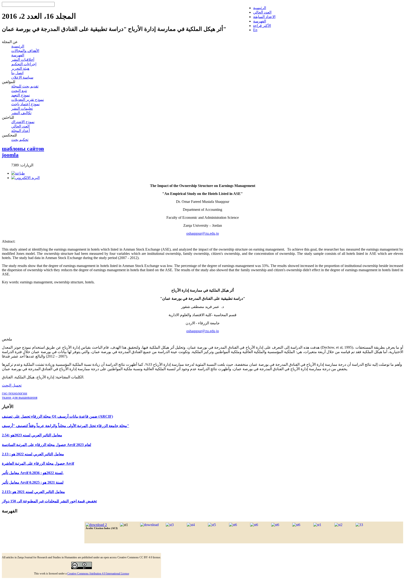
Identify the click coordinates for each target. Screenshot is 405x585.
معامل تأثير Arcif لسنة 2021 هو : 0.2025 (33, 482)
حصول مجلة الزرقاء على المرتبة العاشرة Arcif (38, 463)
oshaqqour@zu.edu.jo (202, 233)
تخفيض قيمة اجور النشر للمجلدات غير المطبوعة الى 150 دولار (49, 501)
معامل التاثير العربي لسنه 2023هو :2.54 (32, 435)
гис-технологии (14, 393)
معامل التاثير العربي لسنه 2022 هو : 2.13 (33, 454)
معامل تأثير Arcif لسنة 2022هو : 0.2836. (33, 473)
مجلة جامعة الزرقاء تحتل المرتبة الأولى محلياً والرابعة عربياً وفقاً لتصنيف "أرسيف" (65, 426)
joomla (10, 155)
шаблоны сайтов (23, 149)
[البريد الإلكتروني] (25, 178)
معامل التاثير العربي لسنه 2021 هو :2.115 (33, 492)
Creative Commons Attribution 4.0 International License (98, 573)
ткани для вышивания (19, 397)
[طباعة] (18, 173)
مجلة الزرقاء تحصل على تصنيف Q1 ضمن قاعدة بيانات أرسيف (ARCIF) (57, 416)
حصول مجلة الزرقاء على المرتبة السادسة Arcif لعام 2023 (46, 445)
